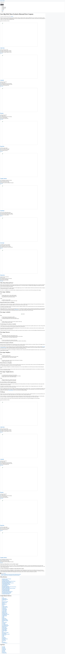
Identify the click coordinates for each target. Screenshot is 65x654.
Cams (3, 9)
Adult (3, 597)
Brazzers (1, 113)
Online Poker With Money (6, 590)
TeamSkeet (2, 210)
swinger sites (16, 309)
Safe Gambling (4, 633)
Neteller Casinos (4, 627)
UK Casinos (4, 639)
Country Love (2, 2)
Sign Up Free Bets (4, 585)
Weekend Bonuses (4, 642)
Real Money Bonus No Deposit (6, 578)
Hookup (3, 617)
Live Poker (3, 623)
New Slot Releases (4, 628)
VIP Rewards (4, 640)
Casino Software (4, 608)
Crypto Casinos (4, 610)
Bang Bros (2, 146)
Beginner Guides (4, 602)
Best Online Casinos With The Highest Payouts (8, 581)
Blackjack (3, 604)
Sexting (3, 8)
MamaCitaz (2, 275)
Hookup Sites (4, 7)
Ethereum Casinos (4, 612)
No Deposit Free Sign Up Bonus (6, 592)
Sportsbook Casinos (5, 638)
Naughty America (3, 178)
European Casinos (4, 613)
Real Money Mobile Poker (6, 587)
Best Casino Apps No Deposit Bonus (7, 591)
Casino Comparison (5, 607)
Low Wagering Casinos (5, 625)
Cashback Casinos (4, 606)
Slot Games (3, 637)
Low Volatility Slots (5, 624)
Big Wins (3, 603)
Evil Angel (2, 242)
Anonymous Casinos (5, 601)
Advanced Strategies (5, 599)
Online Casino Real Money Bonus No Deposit (8, 588)
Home (3, 6)
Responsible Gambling (5, 632)
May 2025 (3, 651)
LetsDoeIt (2, 80)
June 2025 (3, 650)
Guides (3, 616)
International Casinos (5, 620)
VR (2, 11)
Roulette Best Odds (5, 579)
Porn (2, 10)
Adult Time (2, 427)
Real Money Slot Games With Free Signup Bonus (9, 586)
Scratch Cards (4, 634)
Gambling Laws (4, 615)
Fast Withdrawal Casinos (5, 614)
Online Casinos (4, 629)
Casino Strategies (4, 609)
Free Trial (1, 465)
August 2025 (4, 649)
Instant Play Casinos (5, 619)
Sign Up (1, 151)
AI (2, 600)
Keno (3, 621)
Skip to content (2, 0)
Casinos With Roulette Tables (6, 584)
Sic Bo (3, 636)
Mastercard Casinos (5, 626)
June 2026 (3, 647)
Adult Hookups (4, 598)
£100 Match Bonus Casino (6, 583)
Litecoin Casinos (4, 622)
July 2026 (3, 646)
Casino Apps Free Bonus (5, 580)
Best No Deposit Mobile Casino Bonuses (8, 582)
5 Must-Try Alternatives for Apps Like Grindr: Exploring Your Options (11, 574)
